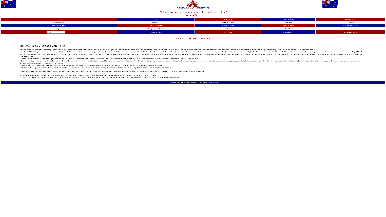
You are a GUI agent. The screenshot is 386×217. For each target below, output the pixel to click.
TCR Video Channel (228, 25)
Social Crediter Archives (228, 29)
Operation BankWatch (155, 32)
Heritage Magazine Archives (156, 29)
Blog (156, 19)
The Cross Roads (228, 19)
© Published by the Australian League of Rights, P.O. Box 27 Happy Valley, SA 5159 (193, 82)
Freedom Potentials (288, 19)
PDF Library (155, 22)
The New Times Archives (350, 29)
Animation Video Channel (350, 25)
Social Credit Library (228, 22)
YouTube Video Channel (351, 32)
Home (59, 19)
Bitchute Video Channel (59, 25)
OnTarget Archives (58, 22)
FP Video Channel (288, 25)
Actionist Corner (288, 29)
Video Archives (228, 32)
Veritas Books (288, 22)
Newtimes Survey (350, 19)
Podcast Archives (288, 32)
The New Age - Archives (59, 29)
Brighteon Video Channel (156, 25)
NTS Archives (350, 22)
